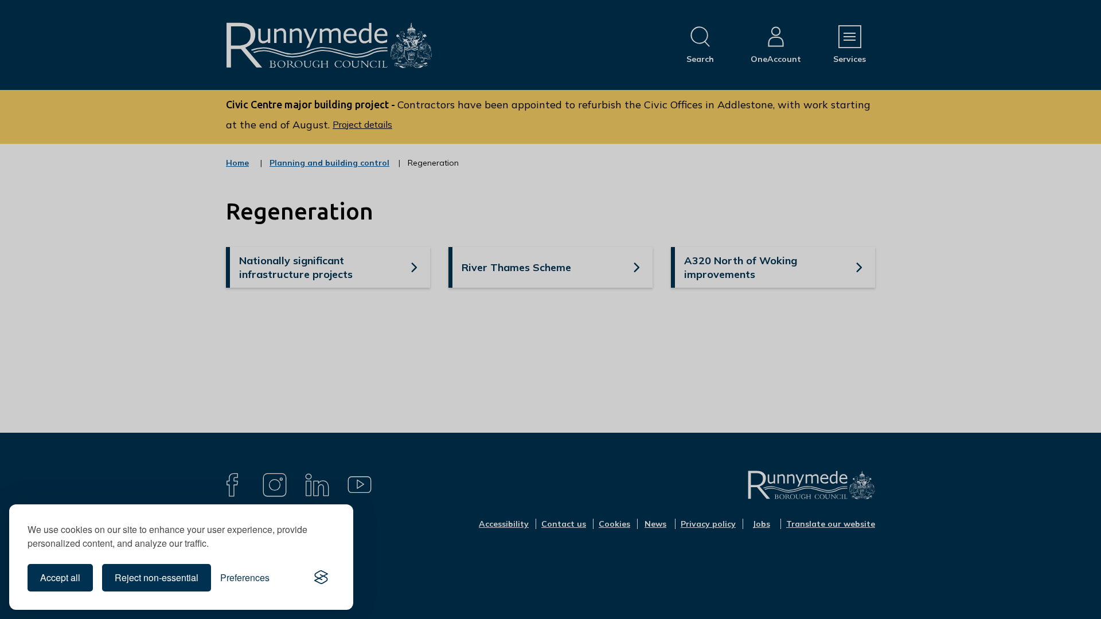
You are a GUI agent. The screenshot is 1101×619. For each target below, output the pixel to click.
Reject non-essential (156, 577)
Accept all (60, 577)
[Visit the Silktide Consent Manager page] (321, 577)
